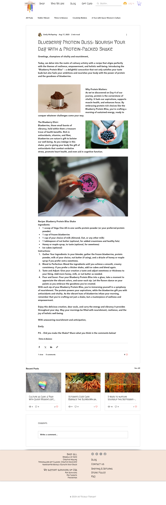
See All (137, 368)
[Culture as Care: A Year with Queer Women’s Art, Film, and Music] (43, 382)
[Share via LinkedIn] (51, 347)
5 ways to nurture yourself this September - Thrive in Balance (121, 398)
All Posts (29, 18)
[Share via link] (57, 347)
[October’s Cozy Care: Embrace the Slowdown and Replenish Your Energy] (83, 382)
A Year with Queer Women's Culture (106, 18)
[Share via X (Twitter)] (45, 347)
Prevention (72, 478)
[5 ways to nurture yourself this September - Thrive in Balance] (122, 382)
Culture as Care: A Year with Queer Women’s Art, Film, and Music (41, 398)
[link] (139, 3)
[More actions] (126, 34)
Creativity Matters (80, 18)
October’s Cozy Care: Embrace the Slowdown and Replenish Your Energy (82, 398)
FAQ (93, 476)
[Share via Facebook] (39, 347)
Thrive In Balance (61, 18)
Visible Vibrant (43, 18)
